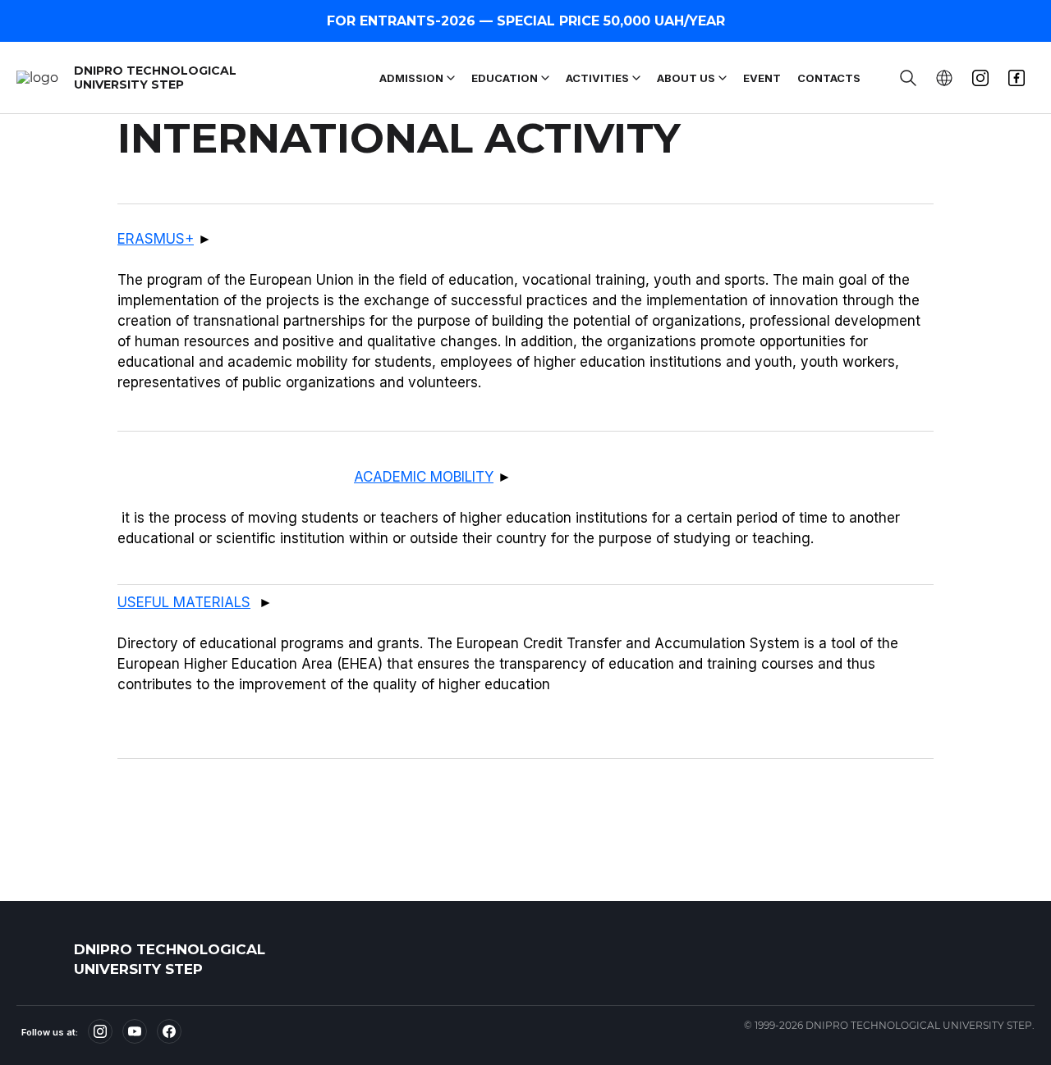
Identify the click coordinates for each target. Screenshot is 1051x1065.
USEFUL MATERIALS (183, 602)
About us (686, 78)
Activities (597, 78)
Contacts (829, 78)
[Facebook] (169, 1031)
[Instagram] (100, 1031)
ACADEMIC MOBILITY (423, 477)
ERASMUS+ (155, 239)
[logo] (40, 959)
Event (762, 78)
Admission (411, 78)
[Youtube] (134, 1031)
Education (504, 78)
